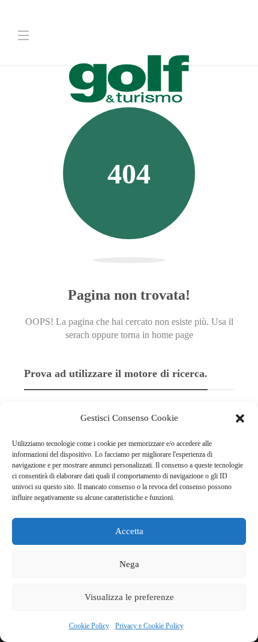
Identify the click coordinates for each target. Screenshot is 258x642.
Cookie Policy (89, 626)
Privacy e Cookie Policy (149, 626)
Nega (129, 564)
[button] (240, 418)
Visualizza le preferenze (129, 597)
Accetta (129, 531)
